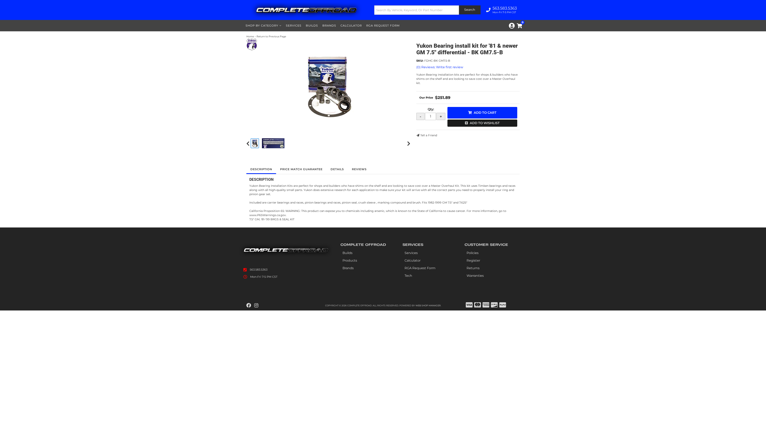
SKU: (419, 60)
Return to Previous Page (271, 36)
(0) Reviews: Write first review (439, 67)
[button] (427, 10)
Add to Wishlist (485, 123)
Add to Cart (485, 113)
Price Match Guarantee (301, 169)
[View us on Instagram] (256, 305)
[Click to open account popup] (512, 26)
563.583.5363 (259, 269)
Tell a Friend (428, 135)
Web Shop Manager (428, 305)
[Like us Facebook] (248, 305)
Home (250, 36)
